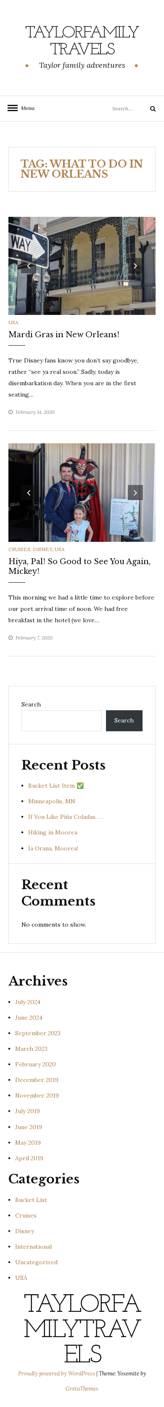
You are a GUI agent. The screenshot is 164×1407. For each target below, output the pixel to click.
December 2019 (36, 1080)
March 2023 (31, 1049)
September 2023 (38, 1033)
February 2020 (35, 1064)
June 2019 (28, 1127)
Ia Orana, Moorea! (53, 848)
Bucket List (31, 1200)
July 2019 (27, 1111)
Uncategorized (36, 1262)
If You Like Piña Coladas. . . (65, 817)
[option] (82, 266)
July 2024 (27, 1002)
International (33, 1246)
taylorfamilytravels (82, 42)
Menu (25, 108)
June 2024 (28, 1017)
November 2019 (37, 1095)
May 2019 (28, 1142)
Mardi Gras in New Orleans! (63, 334)
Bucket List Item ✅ (56, 785)
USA (13, 322)
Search (31, 704)
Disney (42, 549)
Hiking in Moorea (52, 832)
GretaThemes (82, 1388)
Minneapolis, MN (51, 801)
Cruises (19, 549)
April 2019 (29, 1158)
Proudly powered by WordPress (57, 1373)
